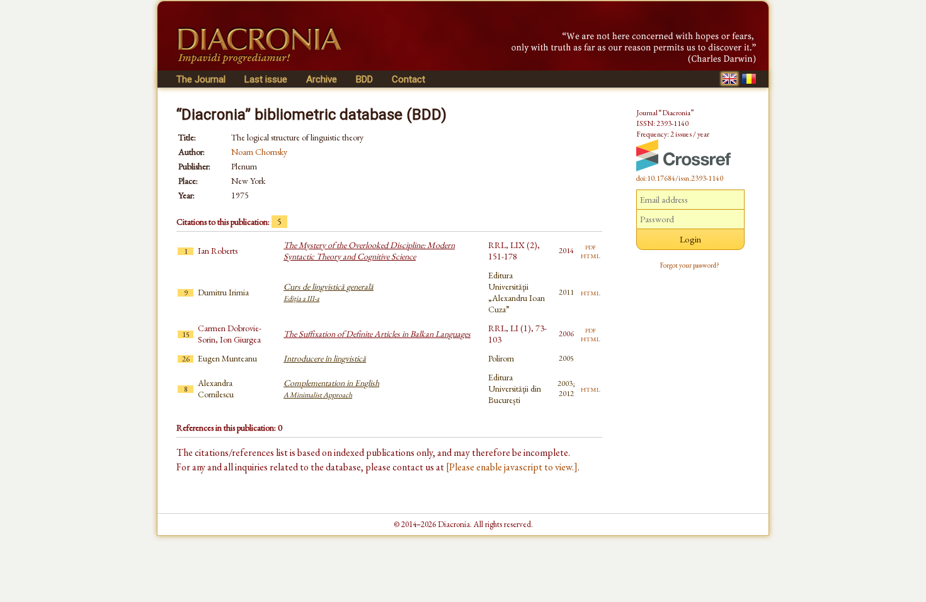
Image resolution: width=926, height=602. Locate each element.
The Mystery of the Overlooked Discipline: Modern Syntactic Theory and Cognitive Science (369, 250)
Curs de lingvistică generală (328, 292)
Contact (408, 79)
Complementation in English (331, 388)
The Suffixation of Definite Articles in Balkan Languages (377, 333)
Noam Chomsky (259, 151)
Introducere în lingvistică (324, 358)
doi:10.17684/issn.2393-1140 (679, 178)
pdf (590, 246)
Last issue (265, 79)
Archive (321, 79)
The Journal (201, 79)
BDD (364, 79)
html (590, 255)
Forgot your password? (689, 265)
